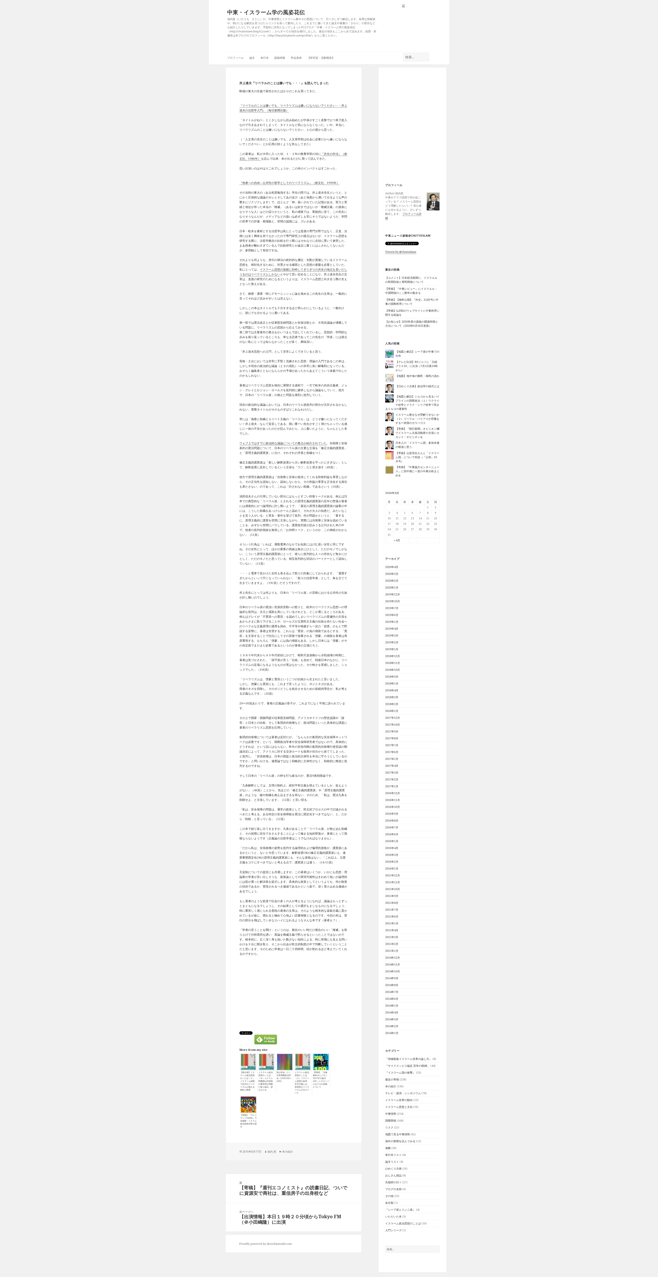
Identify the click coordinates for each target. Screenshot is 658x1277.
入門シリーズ (393, 1230)
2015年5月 (391, 923)
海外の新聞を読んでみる (400, 1141)
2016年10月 (392, 807)
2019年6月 (391, 615)
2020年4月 (391, 567)
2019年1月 (391, 649)
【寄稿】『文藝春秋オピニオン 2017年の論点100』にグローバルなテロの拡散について (321, 1079)
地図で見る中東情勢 (397, 1134)
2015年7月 (391, 910)
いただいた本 (393, 1216)
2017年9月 (391, 731)
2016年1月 (391, 868)
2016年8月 (391, 820)
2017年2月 (391, 779)
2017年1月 (391, 786)
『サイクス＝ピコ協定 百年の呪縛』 (407, 1066)
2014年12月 (392, 958)
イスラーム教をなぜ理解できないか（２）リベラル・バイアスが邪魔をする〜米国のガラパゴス (417, 419)
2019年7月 (391, 608)
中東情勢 (390, 1114)
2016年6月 (391, 834)
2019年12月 (392, 594)
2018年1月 (391, 711)
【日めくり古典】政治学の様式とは (417, 386)
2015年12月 (392, 875)
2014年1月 (391, 1033)
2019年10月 (392, 601)
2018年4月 (391, 690)
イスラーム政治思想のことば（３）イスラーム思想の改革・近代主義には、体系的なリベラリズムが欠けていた (302, 1082)
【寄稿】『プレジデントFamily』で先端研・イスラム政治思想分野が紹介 (248, 1121)
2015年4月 (391, 930)
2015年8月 (391, 903)
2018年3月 (391, 697)
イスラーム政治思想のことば (403, 1223)
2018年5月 (391, 683)
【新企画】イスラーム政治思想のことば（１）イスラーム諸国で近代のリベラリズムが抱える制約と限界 (247, 1081)
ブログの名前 (393, 1189)
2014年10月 (392, 971)
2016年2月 (391, 862)
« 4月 (397, 540)
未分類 (389, 1203)
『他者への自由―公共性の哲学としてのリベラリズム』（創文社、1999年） (289, 183)
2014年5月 (391, 1005)
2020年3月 (391, 574)
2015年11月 (392, 882)
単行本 (264, 58)
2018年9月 (391, 677)
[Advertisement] (412, 124)
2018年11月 (392, 663)
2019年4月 (391, 629)
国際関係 (390, 1120)
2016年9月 (391, 814)
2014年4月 (391, 1012)
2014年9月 (391, 978)
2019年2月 (391, 642)
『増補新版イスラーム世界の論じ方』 (408, 1059)
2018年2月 (391, 704)
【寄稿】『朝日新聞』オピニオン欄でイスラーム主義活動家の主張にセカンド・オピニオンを (417, 433)
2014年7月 (391, 992)
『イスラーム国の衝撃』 (400, 1072)
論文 (252, 58)
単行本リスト (393, 1155)
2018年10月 (392, 670)
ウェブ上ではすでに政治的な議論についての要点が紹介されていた (283, 443)
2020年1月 (391, 587)
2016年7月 (391, 827)
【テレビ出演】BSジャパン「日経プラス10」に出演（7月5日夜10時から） (416, 366)
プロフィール (235, 58)
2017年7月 (391, 745)
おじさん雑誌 (393, 1175)
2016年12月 (392, 793)
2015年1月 (391, 951)
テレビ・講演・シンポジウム (403, 1093)
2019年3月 (391, 635)
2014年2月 (391, 1026)
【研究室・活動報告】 (321, 58)
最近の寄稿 (392, 1079)
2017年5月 (391, 759)
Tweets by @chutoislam (400, 252)
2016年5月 (391, 841)
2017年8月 (391, 738)
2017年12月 (392, 718)
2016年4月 (391, 848)
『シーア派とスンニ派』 (400, 1210)
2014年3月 (391, 1019)
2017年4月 (391, 766)
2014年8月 (391, 985)
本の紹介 (390, 1086)
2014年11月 (392, 964)
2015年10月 (392, 889)
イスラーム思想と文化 (399, 1107)
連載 (388, 1148)
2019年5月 (391, 622)
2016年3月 (391, 855)
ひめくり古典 (393, 1168)
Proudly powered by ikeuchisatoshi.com (265, 1244)
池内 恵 (271, 1151)
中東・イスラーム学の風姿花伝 (266, 12)
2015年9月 (391, 896)
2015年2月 (391, 944)
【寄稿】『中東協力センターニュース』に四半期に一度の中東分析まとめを (417, 471)
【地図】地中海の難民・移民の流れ (417, 376)
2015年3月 (391, 937)
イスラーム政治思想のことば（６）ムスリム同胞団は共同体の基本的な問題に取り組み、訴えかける (265, 1081)
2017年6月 (391, 752)
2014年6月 (391, 999)
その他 (389, 1196)
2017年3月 (391, 772)
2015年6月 (391, 916)
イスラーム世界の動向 (399, 1100)
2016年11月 (392, 800)
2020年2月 (391, 581)
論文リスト (392, 1162)
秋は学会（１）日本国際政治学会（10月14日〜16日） (284, 1076)
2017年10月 (392, 724)
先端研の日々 (393, 1182)
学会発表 (296, 58)
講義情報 (279, 58)
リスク (389, 1127)
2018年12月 (392, 656)
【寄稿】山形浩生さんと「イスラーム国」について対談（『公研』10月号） (417, 457)
